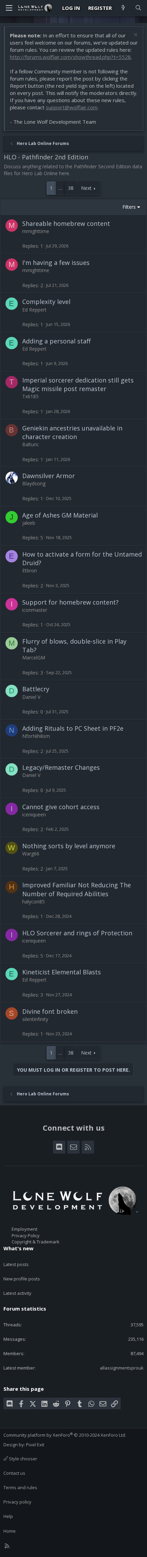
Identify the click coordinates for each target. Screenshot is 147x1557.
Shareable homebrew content (66, 223)
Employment (24, 1229)
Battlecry (35, 689)
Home (9, 1531)
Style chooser (22, 1459)
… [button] (60, 188)
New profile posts (21, 1279)
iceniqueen (34, 814)
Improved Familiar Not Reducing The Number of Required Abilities (76, 889)
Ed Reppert (34, 309)
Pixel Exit (35, 1445)
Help (8, 1516)
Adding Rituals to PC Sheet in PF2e (72, 728)
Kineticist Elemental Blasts (61, 972)
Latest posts (16, 1264)
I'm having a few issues (56, 262)
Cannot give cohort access (60, 807)
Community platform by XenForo (64, 1435)
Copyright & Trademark (35, 1242)
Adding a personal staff (56, 341)
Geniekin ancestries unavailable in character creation (72, 432)
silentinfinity (35, 1019)
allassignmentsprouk (122, 1368)
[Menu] (8, 8)
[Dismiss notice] (135, 35)
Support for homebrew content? (70, 602)
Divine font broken (50, 1011)
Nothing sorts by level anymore (68, 846)
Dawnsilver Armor (48, 476)
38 (71, 188)
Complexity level (46, 301)
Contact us (14, 1473)
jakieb (28, 523)
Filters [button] (129, 207)
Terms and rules (20, 1487)
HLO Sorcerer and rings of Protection (77, 933)
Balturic (30, 444)
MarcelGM (33, 657)
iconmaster (34, 610)
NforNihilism (36, 736)
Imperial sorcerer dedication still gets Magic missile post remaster (78, 384)
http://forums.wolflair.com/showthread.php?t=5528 (70, 56)
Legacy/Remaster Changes (61, 767)
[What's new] (123, 8)
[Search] (138, 8)
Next (86, 188)
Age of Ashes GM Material (60, 515)
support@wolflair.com (71, 107)
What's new (18, 1248)
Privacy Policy (26, 1235)
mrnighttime (35, 231)
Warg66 (30, 853)
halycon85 (33, 901)
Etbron (29, 570)
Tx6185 (30, 396)
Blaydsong (33, 483)
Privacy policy (17, 1502)
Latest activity (17, 1293)
